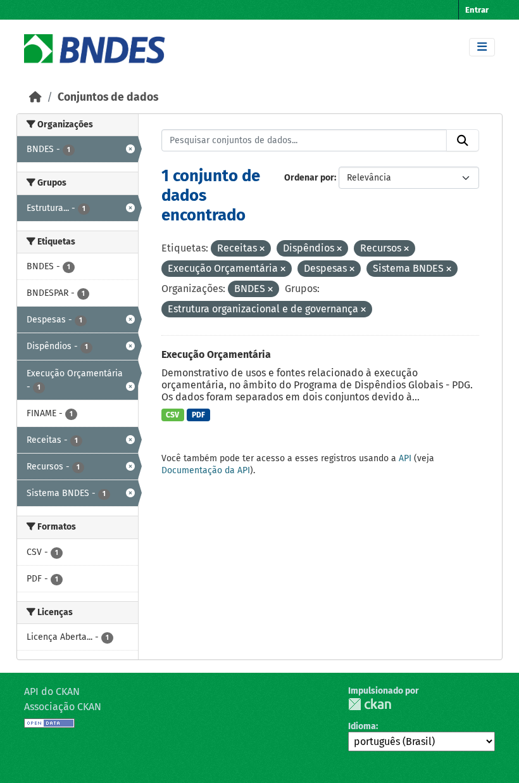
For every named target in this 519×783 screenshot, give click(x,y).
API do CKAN (52, 691)
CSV (172, 415)
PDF (198, 415)
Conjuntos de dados (108, 97)
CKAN (369, 704)
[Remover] (262, 249)
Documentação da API (205, 470)
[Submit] (462, 140)
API (405, 458)
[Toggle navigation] (482, 47)
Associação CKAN (62, 707)
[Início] (35, 97)
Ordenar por (309, 177)
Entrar (477, 10)
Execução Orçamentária (216, 354)
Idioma (362, 726)
